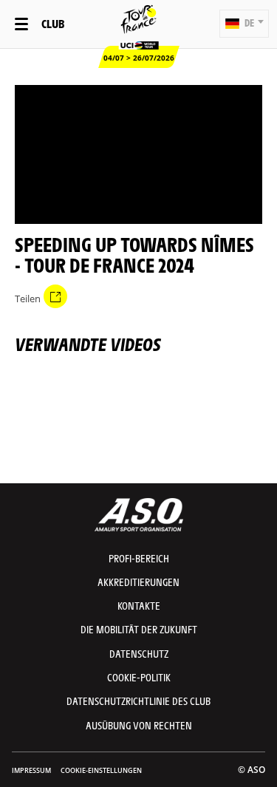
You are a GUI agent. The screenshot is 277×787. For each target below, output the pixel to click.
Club (52, 23)
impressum (31, 770)
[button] (244, 24)
